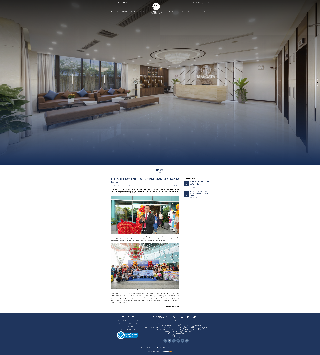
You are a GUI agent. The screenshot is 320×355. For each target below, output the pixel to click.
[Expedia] (182, 341)
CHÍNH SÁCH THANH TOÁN (127, 329)
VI (205, 2)
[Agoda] (178, 341)
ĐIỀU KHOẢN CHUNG (127, 326)
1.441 (128, 185)
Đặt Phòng (198, 2)
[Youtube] (169, 341)
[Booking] (174, 341)
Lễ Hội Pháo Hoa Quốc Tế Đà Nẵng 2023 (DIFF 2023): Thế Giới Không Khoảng (199, 183)
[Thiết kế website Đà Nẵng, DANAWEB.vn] (168, 351)
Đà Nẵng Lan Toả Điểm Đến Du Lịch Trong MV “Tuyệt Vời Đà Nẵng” (199, 193)
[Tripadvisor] (187, 341)
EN (208, 2)
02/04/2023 (194, 187)
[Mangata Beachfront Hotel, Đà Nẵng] (156, 8)
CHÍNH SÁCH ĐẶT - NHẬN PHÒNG (127, 323)
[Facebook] (165, 341)
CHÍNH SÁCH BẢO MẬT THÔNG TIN (127, 320)
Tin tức (160, 170)
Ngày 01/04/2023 (118, 185)
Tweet (175, 185)
